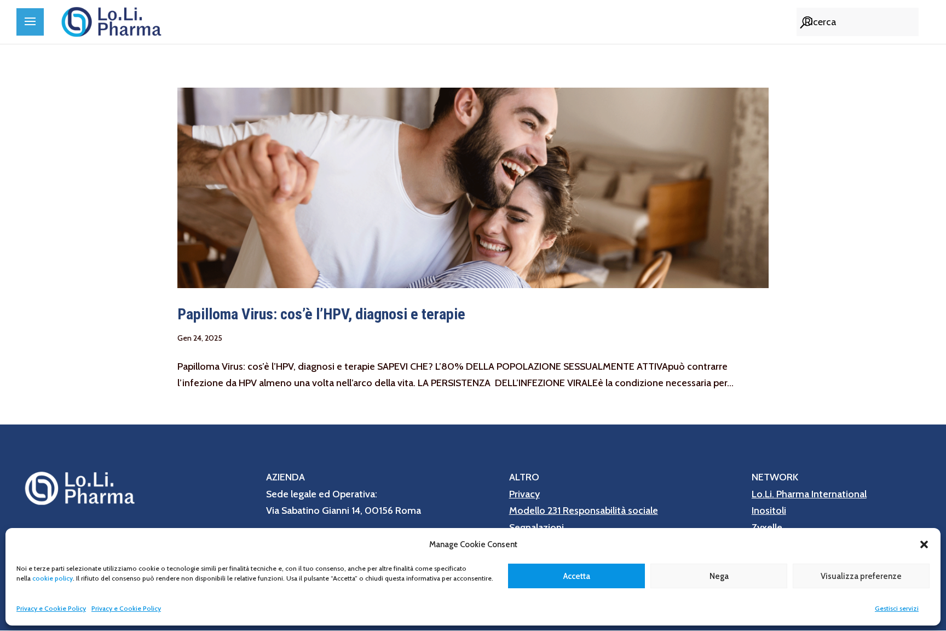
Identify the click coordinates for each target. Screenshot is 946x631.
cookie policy (52, 578)
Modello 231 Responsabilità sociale (583, 510)
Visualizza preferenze (861, 576)
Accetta (576, 576)
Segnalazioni (536, 527)
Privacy (524, 494)
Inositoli (769, 510)
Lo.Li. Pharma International (809, 494)
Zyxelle (767, 527)
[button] (924, 544)
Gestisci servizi (897, 608)
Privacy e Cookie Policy (51, 608)
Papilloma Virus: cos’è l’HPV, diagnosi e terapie (321, 314)
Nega (719, 576)
